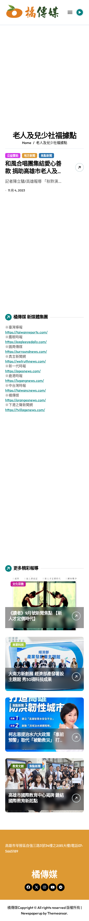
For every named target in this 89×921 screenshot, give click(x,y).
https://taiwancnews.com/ (25, 390)
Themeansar (57, 913)
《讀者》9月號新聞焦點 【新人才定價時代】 (35, 615)
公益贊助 (12, 155)
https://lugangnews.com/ (24, 380)
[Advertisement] (44, 72)
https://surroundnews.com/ (26, 351)
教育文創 (18, 766)
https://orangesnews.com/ (25, 400)
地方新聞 (29, 155)
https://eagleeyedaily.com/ (26, 342)
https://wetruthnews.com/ (25, 361)
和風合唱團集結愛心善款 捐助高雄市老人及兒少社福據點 (34, 171)
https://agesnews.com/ (23, 371)
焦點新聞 (46, 155)
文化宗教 (18, 584)
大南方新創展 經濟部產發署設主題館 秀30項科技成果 (36, 676)
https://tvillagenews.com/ (25, 410)
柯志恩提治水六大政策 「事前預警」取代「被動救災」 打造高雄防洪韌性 (36, 740)
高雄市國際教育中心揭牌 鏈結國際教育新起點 (36, 797)
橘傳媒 (44, 874)
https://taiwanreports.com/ (26, 332)
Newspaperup (31, 913)
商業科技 (18, 644)
